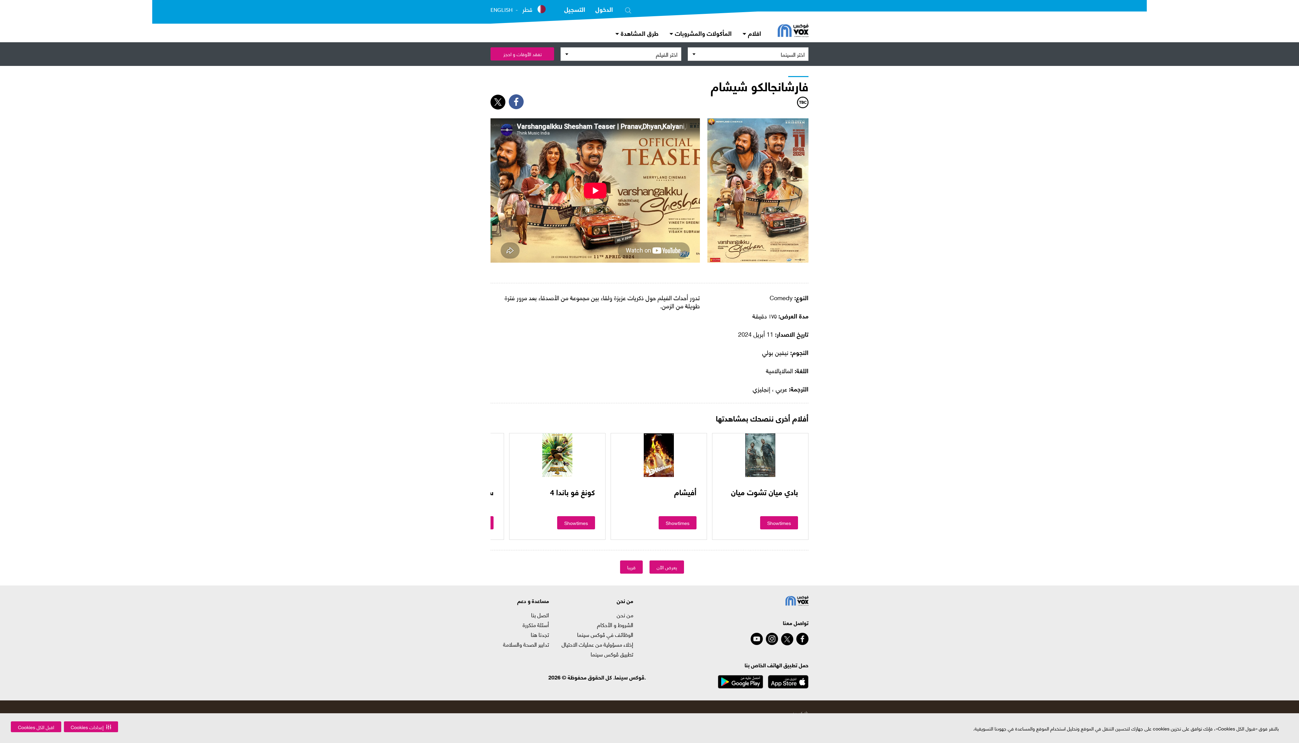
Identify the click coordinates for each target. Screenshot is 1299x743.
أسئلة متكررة (536, 625)
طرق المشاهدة (639, 33)
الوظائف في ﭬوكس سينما (605, 634)
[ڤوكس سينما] (793, 31)
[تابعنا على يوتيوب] (757, 639)
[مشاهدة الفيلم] (760, 455)
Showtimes (779, 522)
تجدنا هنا (540, 634)
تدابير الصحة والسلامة (526, 644)
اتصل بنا (540, 615)
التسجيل (574, 9)
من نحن (625, 615)
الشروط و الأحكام (615, 625)
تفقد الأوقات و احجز (522, 53)
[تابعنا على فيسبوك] (802, 639)
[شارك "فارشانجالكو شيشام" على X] (498, 102)
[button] (91, 726)
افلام (753, 33)
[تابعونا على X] (787, 639)
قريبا (631, 567)
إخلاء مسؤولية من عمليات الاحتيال (597, 644)
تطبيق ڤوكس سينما (612, 654)
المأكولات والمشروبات (702, 33)
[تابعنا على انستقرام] (772, 639)
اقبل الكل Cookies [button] (36, 727)
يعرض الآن (667, 567)
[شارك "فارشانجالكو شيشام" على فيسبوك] (516, 101)
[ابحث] (628, 9)
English (501, 9)
